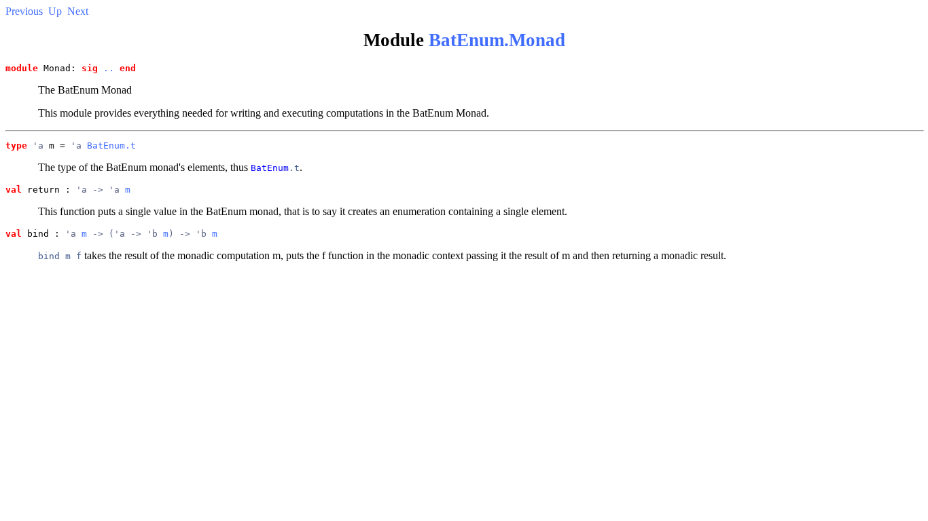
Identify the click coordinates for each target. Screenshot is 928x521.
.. (108, 68)
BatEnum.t (111, 145)
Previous (24, 11)
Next (77, 11)
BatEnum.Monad (497, 40)
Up (55, 11)
